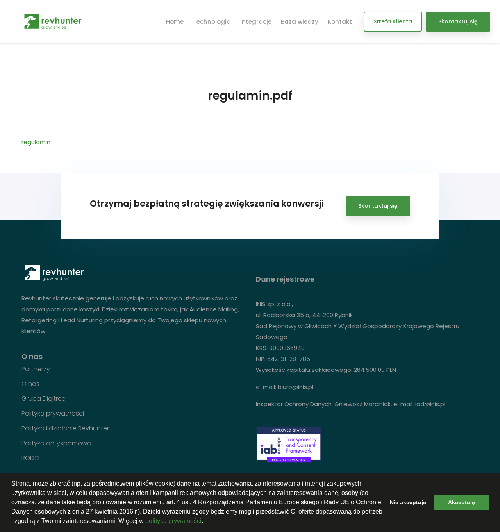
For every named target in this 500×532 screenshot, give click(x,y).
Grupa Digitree (43, 399)
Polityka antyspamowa (56, 443)
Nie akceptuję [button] (408, 502)
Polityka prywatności (52, 414)
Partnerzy (35, 369)
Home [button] (175, 22)
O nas (30, 384)
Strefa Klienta (392, 21)
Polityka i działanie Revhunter (65, 428)
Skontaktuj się (458, 21)
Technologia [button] (212, 22)
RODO (30, 458)
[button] (206, 522)
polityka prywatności (173, 521)
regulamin (35, 142)
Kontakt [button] (340, 22)
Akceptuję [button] (461, 502)
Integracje (255, 22)
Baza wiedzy (299, 22)
